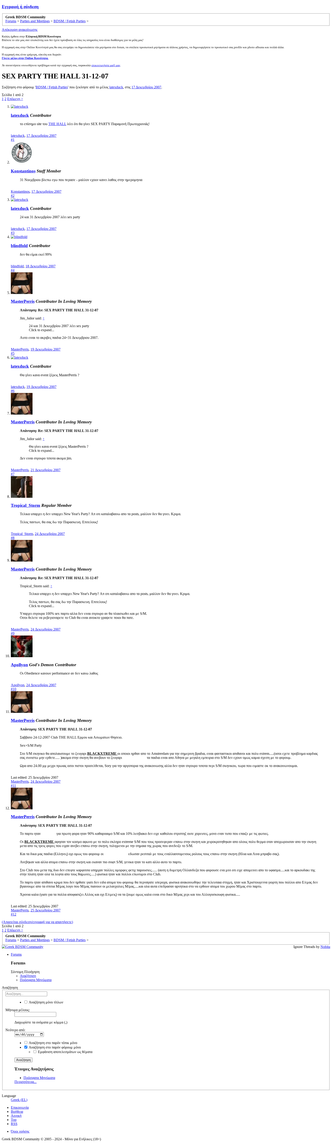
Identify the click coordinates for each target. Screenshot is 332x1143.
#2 (12, 195)
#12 (13, 914)
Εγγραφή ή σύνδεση (20, 6)
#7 (12, 474)
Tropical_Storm (25, 505)
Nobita (325, 947)
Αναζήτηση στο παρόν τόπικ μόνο (52, 1043)
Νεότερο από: (15, 1030)
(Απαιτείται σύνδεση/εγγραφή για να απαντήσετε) (37, 922)
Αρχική (16, 1116)
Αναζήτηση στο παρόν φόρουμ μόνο (54, 1047)
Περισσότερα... (25, 1082)
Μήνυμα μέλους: (17, 1010)
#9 (12, 633)
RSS (14, 1124)
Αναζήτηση (28, 976)
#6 (12, 391)
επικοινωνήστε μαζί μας (105, 65)
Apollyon (19, 664)
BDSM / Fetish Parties (52, 87)
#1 (12, 140)
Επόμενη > (15, 99)
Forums (16, 954)
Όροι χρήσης (20, 1131)
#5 (12, 353)
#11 (13, 785)
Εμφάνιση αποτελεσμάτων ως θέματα (64, 1052)
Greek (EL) (19, 1100)
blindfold (19, 245)
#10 (13, 689)
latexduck (116, 87)
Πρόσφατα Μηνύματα (35, 980)
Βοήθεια (17, 1111)
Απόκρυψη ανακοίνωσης (19, 30)
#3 (12, 233)
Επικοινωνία (20, 1107)
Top (13, 1120)
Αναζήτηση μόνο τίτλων (45, 1002)
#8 (12, 538)
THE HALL (57, 124)
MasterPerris (23, 301)
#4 (12, 270)
